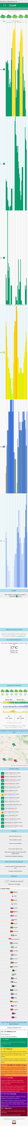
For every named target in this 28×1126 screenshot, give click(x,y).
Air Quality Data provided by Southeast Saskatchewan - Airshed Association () (14, 633)
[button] (15, 761)
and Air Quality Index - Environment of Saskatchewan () (14, 635)
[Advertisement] (14, 613)
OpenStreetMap (19, 765)
